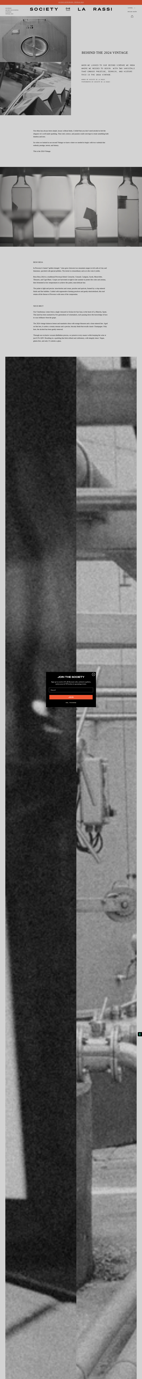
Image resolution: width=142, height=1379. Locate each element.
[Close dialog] (93, 674)
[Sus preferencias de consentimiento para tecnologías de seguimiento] (140, 1034)
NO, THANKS (71, 702)
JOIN (71, 697)
